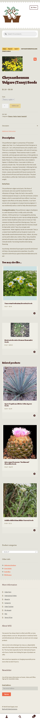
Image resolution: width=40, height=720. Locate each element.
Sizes (3, 97)
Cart (31, 715)
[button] (35, 59)
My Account (8, 610)
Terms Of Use (8, 617)
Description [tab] (5, 126)
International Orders (11, 595)
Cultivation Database (10, 565)
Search (20, 717)
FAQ (6, 614)
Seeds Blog (7, 572)
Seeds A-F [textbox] (19, 552)
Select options (34, 313)
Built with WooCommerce (9, 709)
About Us (7, 599)
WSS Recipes (8, 575)
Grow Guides (8, 568)
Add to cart (15, 105)
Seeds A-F (16, 49)
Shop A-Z (10, 49)
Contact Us (8, 603)
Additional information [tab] (9, 131)
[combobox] (20, 552)
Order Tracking (9, 606)
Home (4, 49)
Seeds (19, 116)
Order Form (8, 592)
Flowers (10, 116)
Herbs (15, 116)
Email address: (6, 685)
